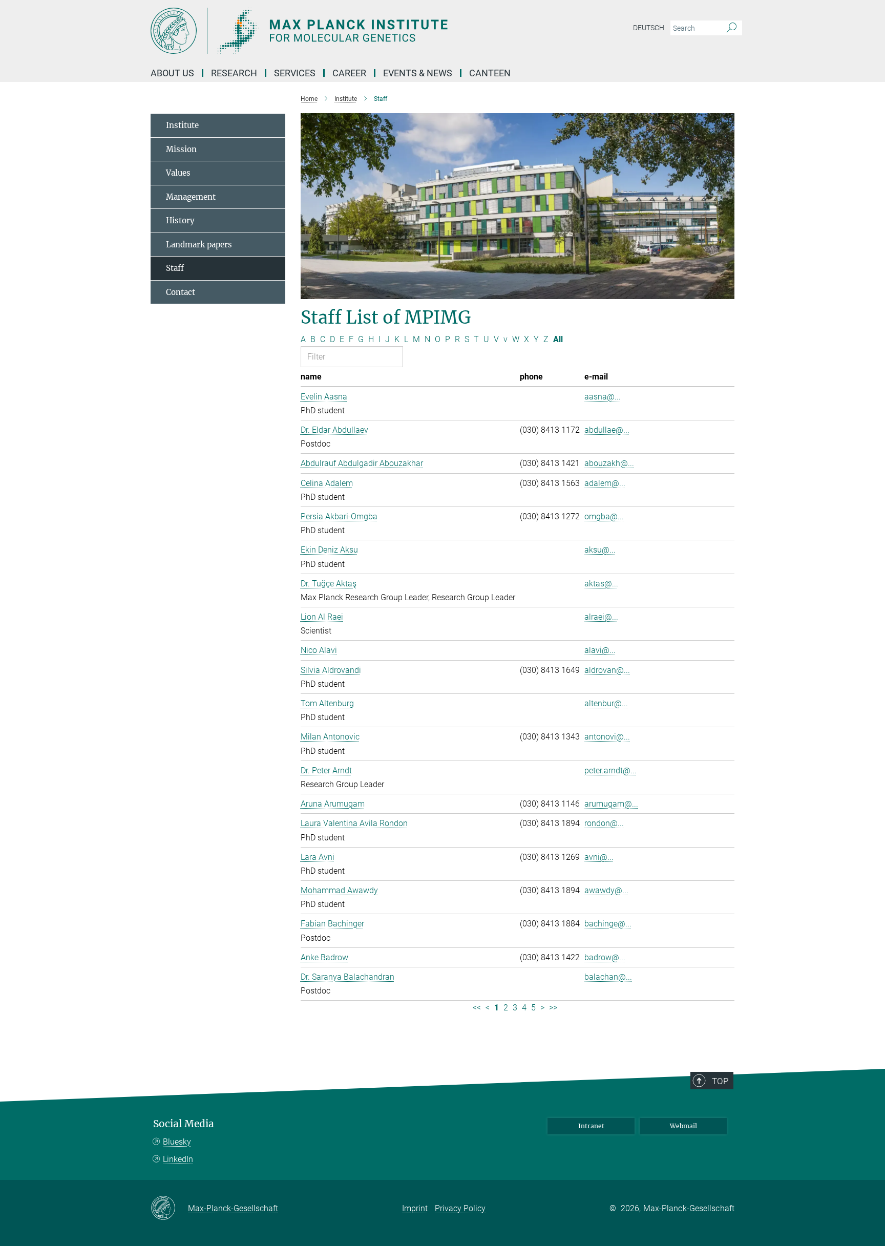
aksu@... (600, 550)
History (180, 220)
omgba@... (604, 516)
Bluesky (177, 1142)
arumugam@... (611, 804)
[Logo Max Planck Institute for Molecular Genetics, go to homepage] (343, 31)
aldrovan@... (607, 670)
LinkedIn (178, 1159)
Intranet (591, 1126)
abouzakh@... (609, 463)
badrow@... (604, 957)
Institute (182, 125)
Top (720, 1081)
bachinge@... (607, 923)
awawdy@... (606, 890)
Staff (175, 268)
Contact (180, 292)
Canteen (490, 73)
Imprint (415, 1208)
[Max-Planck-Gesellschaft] (169, 1208)
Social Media (183, 1124)
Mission (181, 149)
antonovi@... (607, 737)
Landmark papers (199, 244)
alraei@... (601, 617)
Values (178, 173)
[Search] (731, 28)
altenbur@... (606, 703)
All (558, 339)
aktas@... (601, 583)
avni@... (599, 857)
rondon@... (604, 823)
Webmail (683, 1126)
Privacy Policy (460, 1208)
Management (191, 197)
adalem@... (604, 483)
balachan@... (608, 977)
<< (477, 1007)
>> (553, 1007)
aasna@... (602, 397)
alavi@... (600, 650)
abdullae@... (606, 430)
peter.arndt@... (610, 770)
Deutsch (648, 28)
